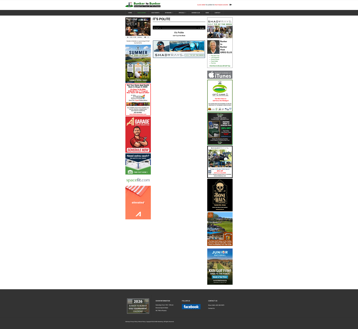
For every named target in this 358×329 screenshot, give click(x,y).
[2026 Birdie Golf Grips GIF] (220, 129)
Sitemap (127, 321)
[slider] (203, 28)
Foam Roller (214, 61)
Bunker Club (196, 12)
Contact (217, 12)
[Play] (154, 28)
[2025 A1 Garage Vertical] (138, 135)
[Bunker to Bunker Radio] (143, 4)
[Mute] (200, 28)
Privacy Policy (134, 321)
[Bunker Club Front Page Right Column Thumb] (220, 96)
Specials (182, 12)
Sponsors (168, 12)
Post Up (213, 63)
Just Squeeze (215, 57)
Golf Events (155, 12)
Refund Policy (141, 321)
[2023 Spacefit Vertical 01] (138, 169)
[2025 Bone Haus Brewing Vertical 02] (220, 195)
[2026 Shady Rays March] (220, 162)
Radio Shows (142, 12)
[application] (179, 27)
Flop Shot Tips (215, 55)
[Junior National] (220, 267)
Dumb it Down (215, 59)
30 (157, 28)
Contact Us (211, 308)
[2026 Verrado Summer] (138, 64)
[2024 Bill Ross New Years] (138, 100)
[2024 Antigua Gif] (138, 202)
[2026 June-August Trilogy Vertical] (220, 229)
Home (130, 12)
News (207, 12)
